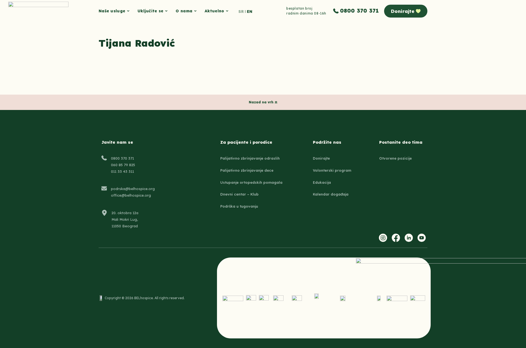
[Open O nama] (195, 11)
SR (241, 11)
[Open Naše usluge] (128, 11)
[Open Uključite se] (166, 11)
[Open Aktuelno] (227, 11)
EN (249, 11)
